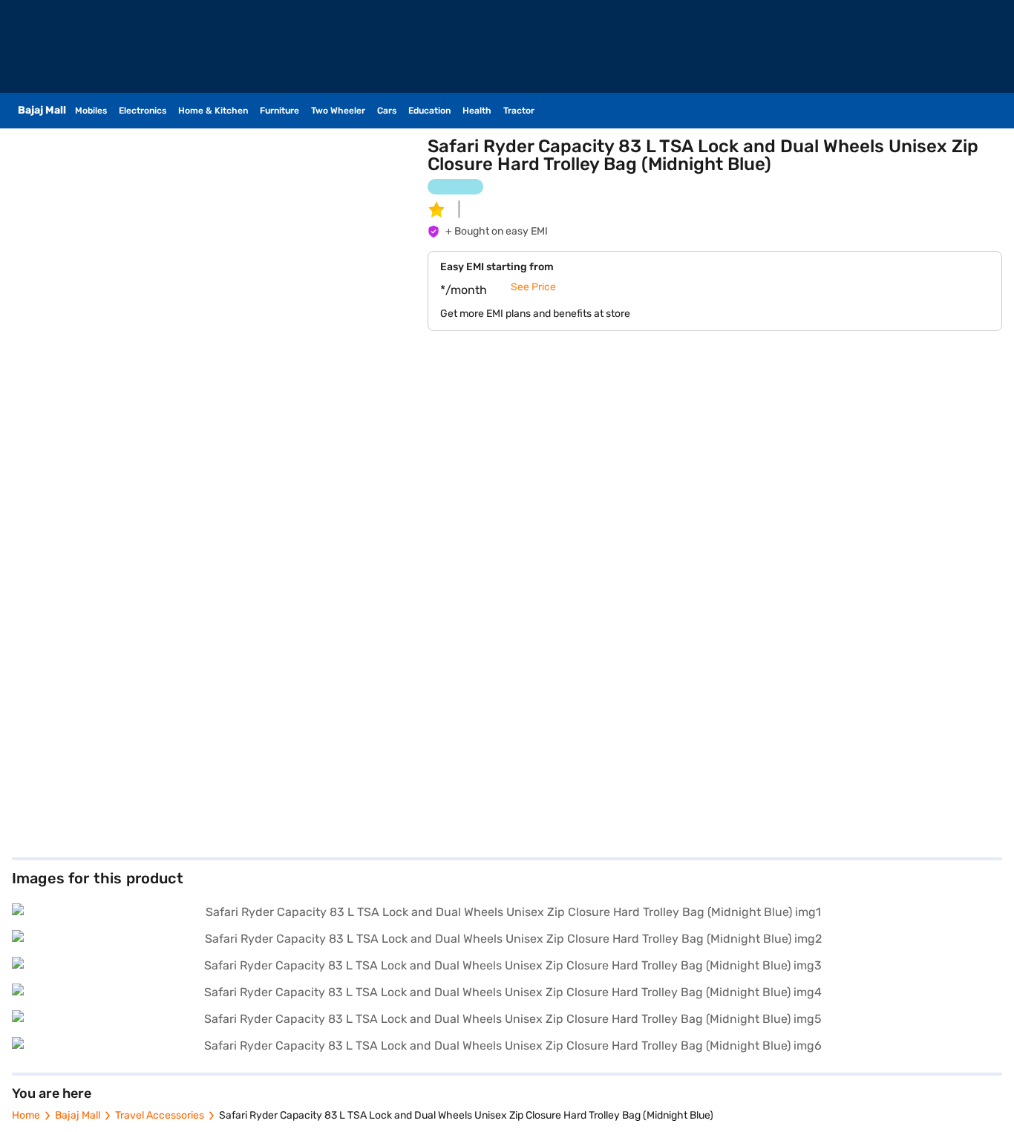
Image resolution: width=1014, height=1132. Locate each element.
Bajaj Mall (77, 1115)
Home (26, 1115)
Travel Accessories (159, 1115)
